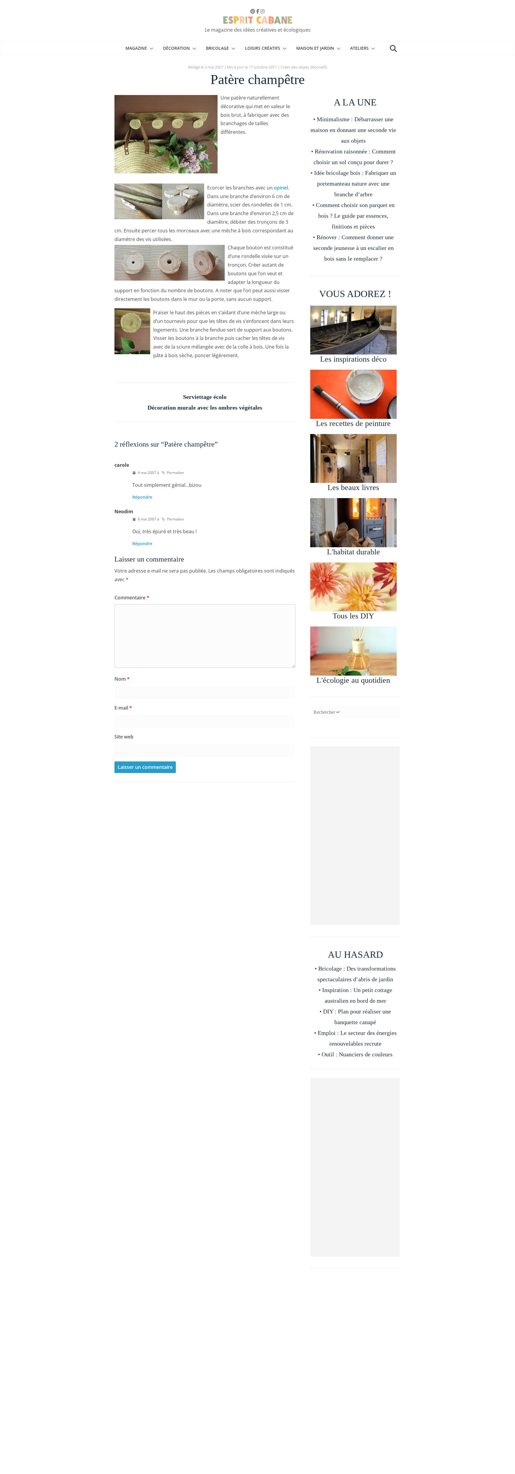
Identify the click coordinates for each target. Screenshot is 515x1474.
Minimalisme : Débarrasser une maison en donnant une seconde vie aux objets (353, 130)
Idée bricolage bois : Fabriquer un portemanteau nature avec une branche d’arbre (355, 184)
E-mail (123, 708)
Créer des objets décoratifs (304, 67)
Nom (122, 679)
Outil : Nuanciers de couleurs (357, 1054)
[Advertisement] (355, 835)
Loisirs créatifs (262, 48)
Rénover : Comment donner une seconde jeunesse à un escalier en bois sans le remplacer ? (353, 248)
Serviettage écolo (205, 397)
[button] (150, 48)
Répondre (142, 497)
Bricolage (217, 48)
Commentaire (131, 597)
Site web (124, 736)
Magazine (136, 48)
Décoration (176, 48)
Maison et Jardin (315, 48)
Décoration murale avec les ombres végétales (205, 407)
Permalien (175, 472)
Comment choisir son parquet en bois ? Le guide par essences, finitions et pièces (355, 216)
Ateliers (359, 48)
